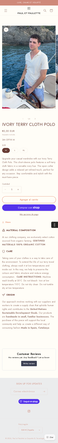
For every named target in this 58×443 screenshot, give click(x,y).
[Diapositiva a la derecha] (35, 119)
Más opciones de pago (29, 214)
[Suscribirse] (44, 391)
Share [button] (8, 222)
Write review (29, 363)
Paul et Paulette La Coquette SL (24, 438)
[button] (6, 10)
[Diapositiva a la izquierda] (23, 119)
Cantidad (6, 184)
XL (25, 151)
